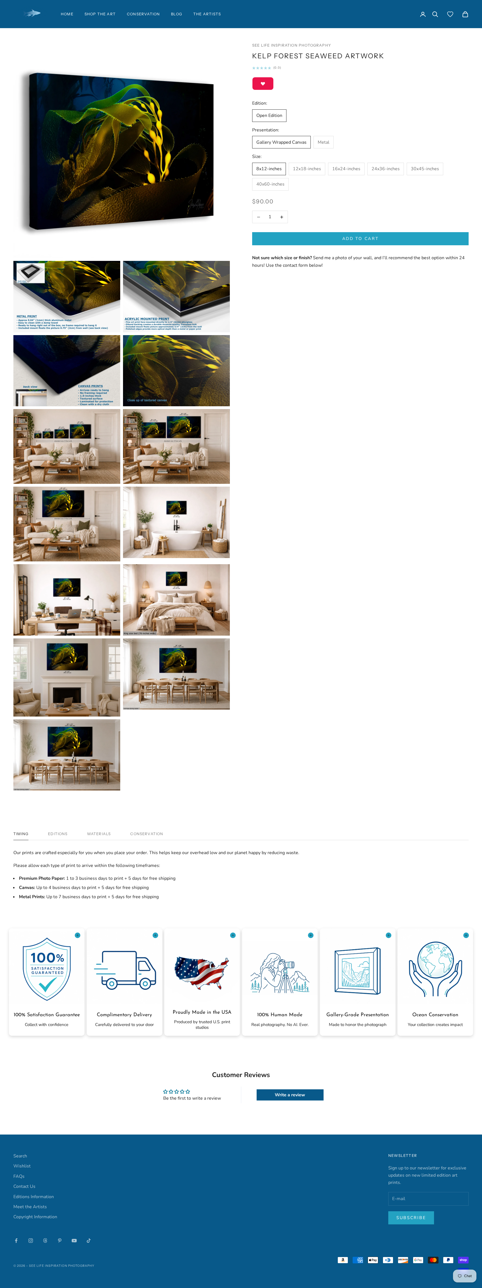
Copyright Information (35, 1217)
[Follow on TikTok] (88, 1240)
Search (20, 1156)
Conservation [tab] (146, 834)
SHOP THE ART (100, 14)
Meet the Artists (30, 1207)
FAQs (19, 1176)
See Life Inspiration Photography (291, 45)
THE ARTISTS (207, 14)
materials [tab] (99, 834)
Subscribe (411, 1217)
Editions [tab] (58, 834)
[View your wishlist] (450, 14)
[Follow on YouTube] (74, 1240)
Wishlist (22, 1166)
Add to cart (360, 239)
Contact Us (24, 1186)
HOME (67, 14)
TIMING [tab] (20, 834)
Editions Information (33, 1197)
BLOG (176, 14)
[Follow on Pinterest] (59, 1240)
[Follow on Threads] (45, 1240)
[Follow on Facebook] (16, 1240)
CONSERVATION (143, 14)
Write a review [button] (290, 1095)
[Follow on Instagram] (30, 1240)
